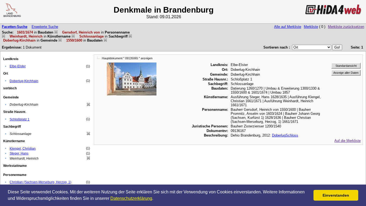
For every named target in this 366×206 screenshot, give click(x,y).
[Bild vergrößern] (132, 64)
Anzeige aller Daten (345, 72)
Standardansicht (346, 65)
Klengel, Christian (23, 148)
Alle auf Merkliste (287, 27)
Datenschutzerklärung (131, 198)
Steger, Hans (19, 153)
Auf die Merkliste (347, 141)
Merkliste (311, 27)
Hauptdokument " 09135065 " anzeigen (127, 58)
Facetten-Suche (14, 27)
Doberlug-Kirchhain (24, 81)
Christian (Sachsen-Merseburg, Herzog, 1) (40, 182)
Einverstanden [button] (336, 195)
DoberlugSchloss (285, 135)
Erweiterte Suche (45, 27)
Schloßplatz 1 (19, 119)
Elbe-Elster (18, 66)
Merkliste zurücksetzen (346, 27)
